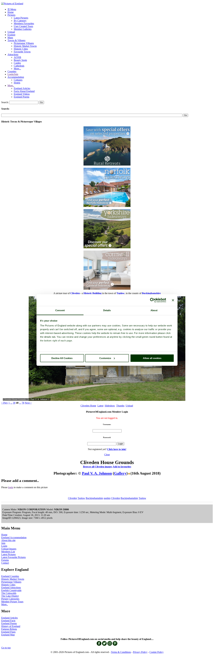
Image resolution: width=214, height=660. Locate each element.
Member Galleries (22, 29)
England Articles (22, 88)
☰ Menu (12, 9)
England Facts (8, 620)
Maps (10, 37)
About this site (8, 540)
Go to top (6, 647)
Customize (105, 358)
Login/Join (13, 74)
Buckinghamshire (94, 498)
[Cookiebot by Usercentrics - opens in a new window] (152, 300)
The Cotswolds (8, 593)
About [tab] (154, 310)
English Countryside (11, 590)
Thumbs (120, 405)
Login (4, 546)
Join (3, 543)
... (11, 402)
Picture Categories (10, 598)
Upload (11, 32)
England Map (8, 634)
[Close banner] (173, 300)
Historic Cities (21, 49)
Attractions (13, 54)
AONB (17, 57)
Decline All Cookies (62, 358)
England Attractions (11, 587)
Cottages (18, 80)
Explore (11, 34)
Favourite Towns (22, 51)
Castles (17, 63)
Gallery (120, 473)
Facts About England (24, 91)
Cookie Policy (156, 652)
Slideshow (110, 405)
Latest (100, 405)
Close (107, 454)
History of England (10, 626)
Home (11, 12)
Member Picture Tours (12, 601)
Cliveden (72, 498)
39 (14, 402)
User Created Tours (23, 26)
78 (23, 402)
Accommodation (16, 77)
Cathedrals (19, 65)
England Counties (10, 576)
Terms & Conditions (121, 652)
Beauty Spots (20, 60)
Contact (5, 563)
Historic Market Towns (25, 46)
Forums (5, 560)
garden (107, 498)
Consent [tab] (60, 310)
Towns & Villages (16, 40)
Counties (12, 71)
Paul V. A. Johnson (39, 399)
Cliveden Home (88, 405)
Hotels (17, 82)
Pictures (11, 15)
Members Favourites (24, 23)
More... (17, 68)
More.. (11, 85)
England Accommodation (13, 537)
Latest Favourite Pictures (13, 557)
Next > (28, 402)
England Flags (8, 632)
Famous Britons (9, 629)
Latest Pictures (21, 17)
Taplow (81, 498)
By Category (20, 20)
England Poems (21, 96)
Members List (8, 551)
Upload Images (8, 548)
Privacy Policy (140, 652)
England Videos (22, 94)
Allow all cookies (152, 358)
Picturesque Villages (24, 43)
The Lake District (10, 596)
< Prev (4, 402)
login (10, 487)
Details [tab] (107, 310)
